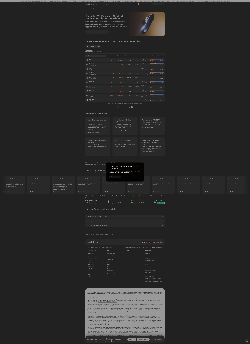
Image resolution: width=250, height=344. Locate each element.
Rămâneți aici (114, 177)
